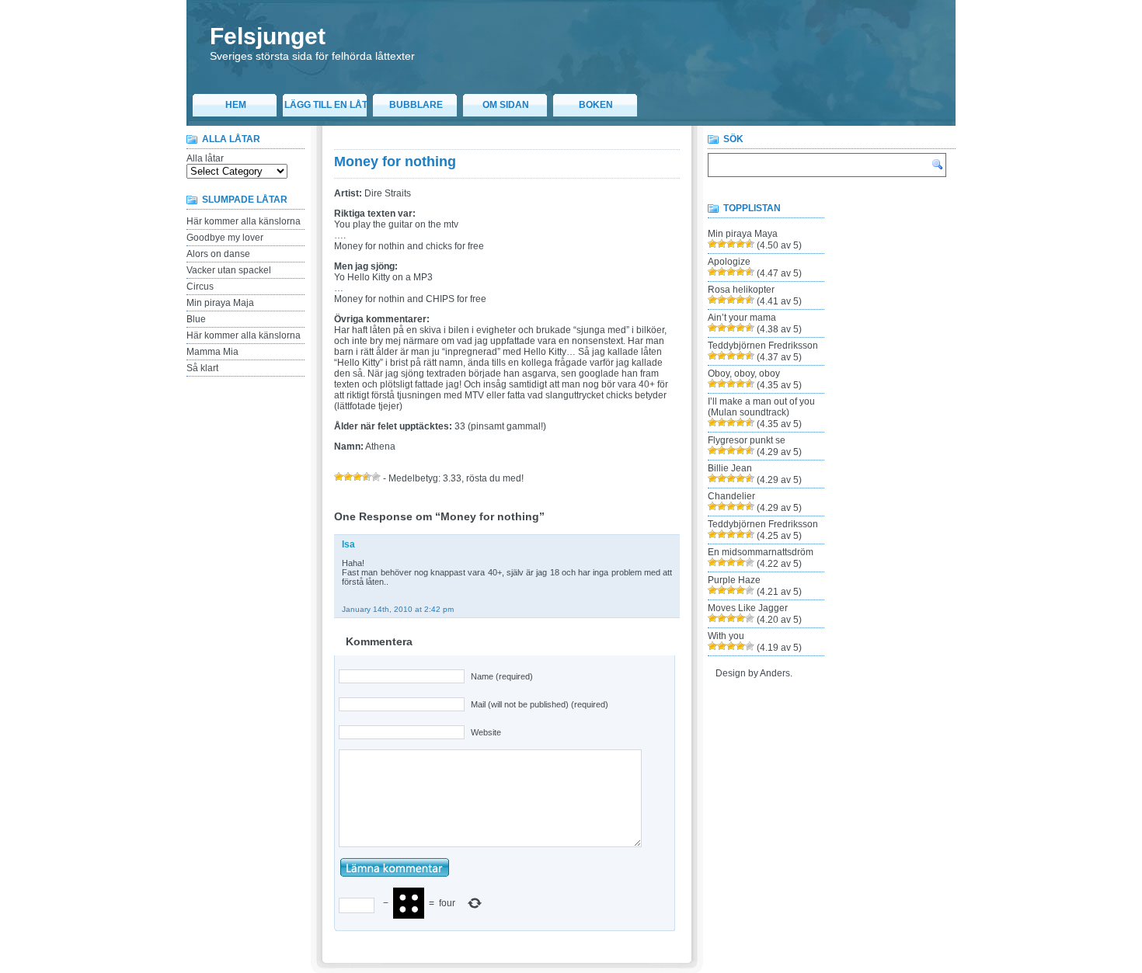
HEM (235, 104)
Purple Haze (734, 580)
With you (726, 636)
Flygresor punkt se (746, 440)
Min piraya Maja (220, 302)
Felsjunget (268, 36)
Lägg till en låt (325, 104)
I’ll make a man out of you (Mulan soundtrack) (761, 407)
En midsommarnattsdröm (760, 552)
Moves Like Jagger (748, 608)
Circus (200, 286)
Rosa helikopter (741, 289)
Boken (596, 104)
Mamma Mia (212, 351)
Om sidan (505, 104)
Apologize (729, 261)
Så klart (202, 368)
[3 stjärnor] (357, 476)
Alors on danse (218, 253)
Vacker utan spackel (228, 270)
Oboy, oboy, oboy (744, 373)
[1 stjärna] (338, 476)
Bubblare (416, 104)
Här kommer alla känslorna (243, 221)
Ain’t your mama (742, 317)
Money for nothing (395, 161)
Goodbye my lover (224, 237)
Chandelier (731, 496)
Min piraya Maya (743, 233)
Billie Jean (730, 468)
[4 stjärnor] (366, 476)
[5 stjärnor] (376, 476)
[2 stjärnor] (348, 476)
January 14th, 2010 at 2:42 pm (398, 609)
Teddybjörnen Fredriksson (763, 345)
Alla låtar (205, 158)
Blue (196, 319)
